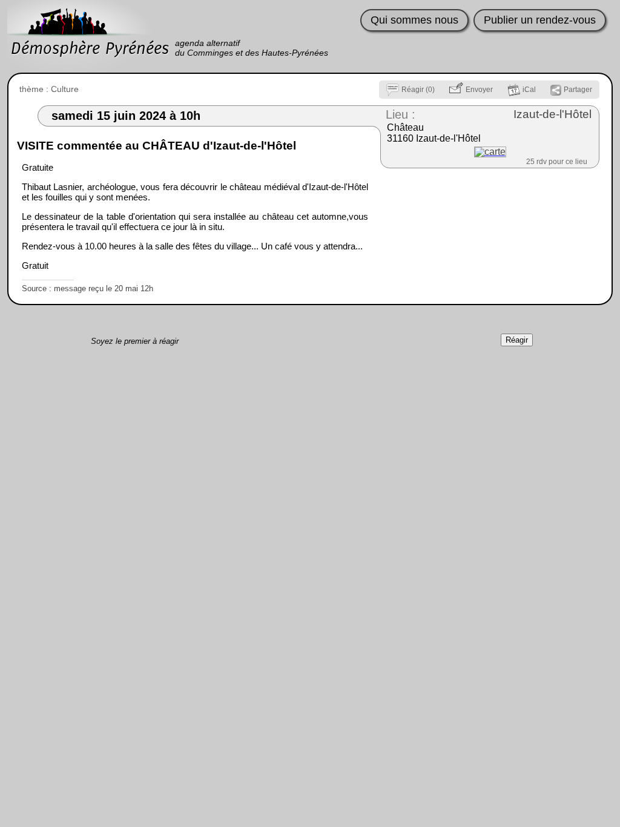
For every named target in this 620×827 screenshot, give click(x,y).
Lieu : (400, 114)
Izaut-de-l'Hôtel (552, 114)
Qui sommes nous (414, 20)
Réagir (517, 339)
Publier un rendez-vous (540, 20)
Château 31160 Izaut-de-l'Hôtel (434, 132)
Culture (65, 89)
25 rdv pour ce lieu (556, 161)
